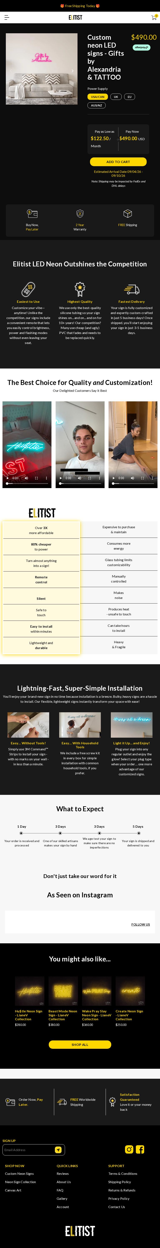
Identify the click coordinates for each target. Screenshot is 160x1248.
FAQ (60, 1190)
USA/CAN (97, 97)
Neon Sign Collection (20, 1182)
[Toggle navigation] (7, 17)
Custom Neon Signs (19, 1173)
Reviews (63, 1173)
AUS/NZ (96, 105)
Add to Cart (118, 162)
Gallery (62, 1198)
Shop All (80, 1044)
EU (129, 97)
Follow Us (140, 924)
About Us (64, 1182)
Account (63, 1207)
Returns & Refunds (121, 1190)
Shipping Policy (119, 1182)
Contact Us (116, 1207)
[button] (72, 69)
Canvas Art (13, 1190)
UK (116, 97)
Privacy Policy (118, 1198)
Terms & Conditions (122, 1173)
